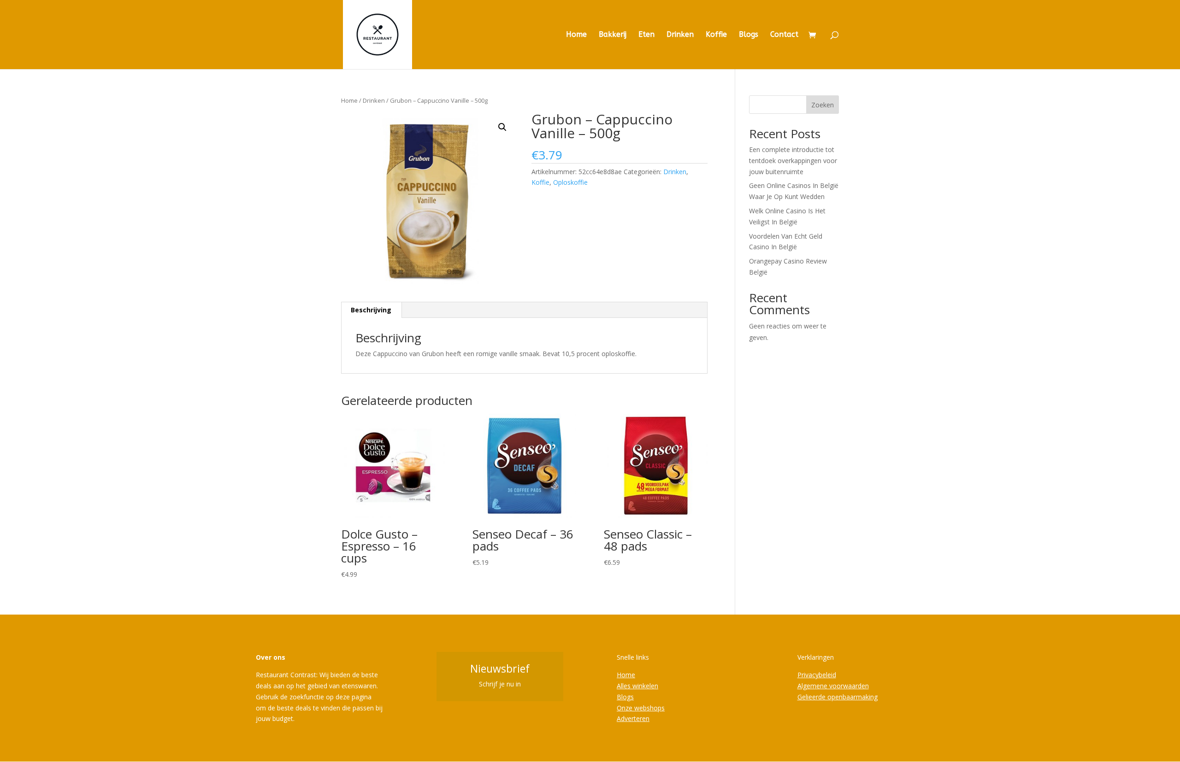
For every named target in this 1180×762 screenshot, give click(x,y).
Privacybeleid (816, 674)
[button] (502, 127)
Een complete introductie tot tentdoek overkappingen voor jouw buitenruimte (793, 160)
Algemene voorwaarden (833, 685)
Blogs (748, 35)
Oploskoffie (570, 182)
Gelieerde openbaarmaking (837, 696)
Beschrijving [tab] (371, 309)
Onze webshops (641, 707)
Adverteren (633, 718)
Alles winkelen (637, 685)
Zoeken (822, 104)
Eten (646, 35)
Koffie (716, 35)
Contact (784, 35)
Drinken (680, 35)
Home (576, 35)
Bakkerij (612, 35)
